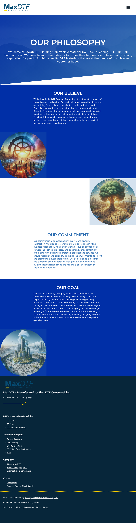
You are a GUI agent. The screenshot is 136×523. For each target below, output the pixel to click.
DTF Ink (10, 424)
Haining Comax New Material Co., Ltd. (41, 497)
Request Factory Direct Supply (20, 486)
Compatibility (12, 442)
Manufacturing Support (17, 467)
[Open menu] (129, 7)
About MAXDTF (14, 464)
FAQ (9, 452)
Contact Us (12, 483)
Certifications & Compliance (19, 471)
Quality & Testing (14, 446)
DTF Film (10, 421)
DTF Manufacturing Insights (19, 449)
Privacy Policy (42, 507)
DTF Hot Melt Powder (16, 427)
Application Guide (14, 439)
